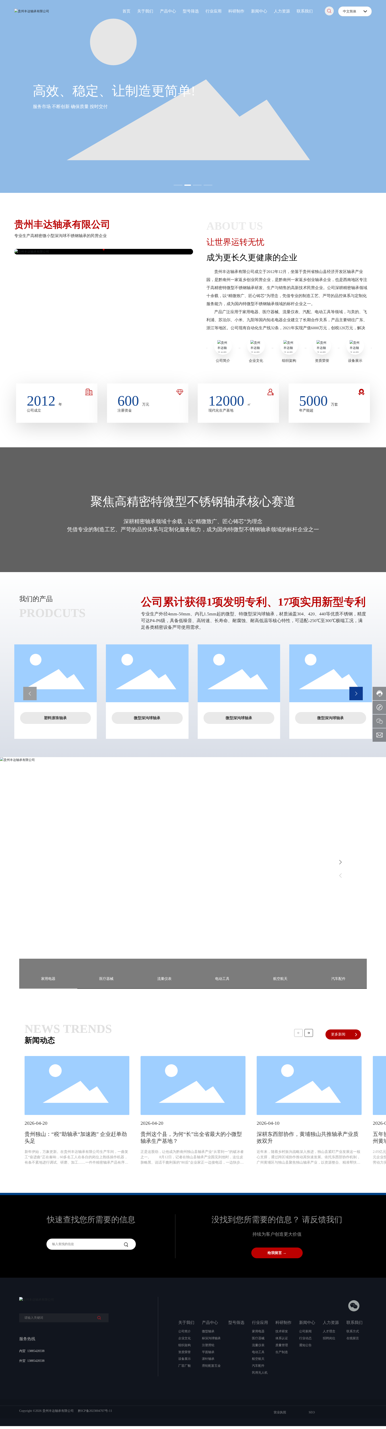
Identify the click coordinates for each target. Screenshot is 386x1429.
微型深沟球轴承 (147, 718)
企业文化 (256, 360)
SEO (312, 1412)
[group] (77, 1113)
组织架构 (289, 360)
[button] (178, 185)
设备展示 (355, 360)
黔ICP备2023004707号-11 (95, 1410)
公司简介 (223, 360)
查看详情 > (40, 904)
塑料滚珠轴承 (55, 718)
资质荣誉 (322, 360)
